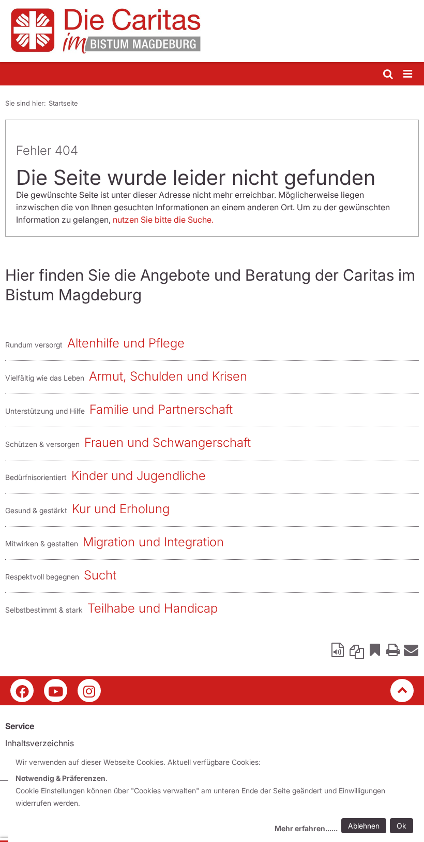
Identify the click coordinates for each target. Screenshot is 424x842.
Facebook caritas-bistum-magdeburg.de (22, 690)
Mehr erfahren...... (306, 828)
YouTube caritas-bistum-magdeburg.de (55, 690)
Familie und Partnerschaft (161, 409)
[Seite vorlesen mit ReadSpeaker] (338, 649)
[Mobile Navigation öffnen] (408, 74)
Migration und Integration (153, 541)
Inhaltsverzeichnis (39, 743)
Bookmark (375, 649)
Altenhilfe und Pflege (126, 343)
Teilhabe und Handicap (152, 608)
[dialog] (216, 796)
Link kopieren (357, 649)
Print (393, 649)
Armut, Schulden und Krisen (168, 376)
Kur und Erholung (121, 508)
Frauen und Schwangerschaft (167, 442)
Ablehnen (364, 825)
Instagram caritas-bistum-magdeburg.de (89, 690)
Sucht (100, 575)
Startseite (63, 103)
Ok (401, 825)
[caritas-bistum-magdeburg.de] (212, 31)
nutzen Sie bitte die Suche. (163, 219)
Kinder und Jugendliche (138, 475)
